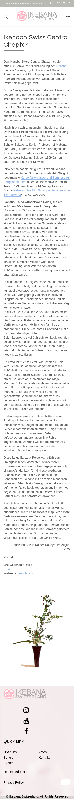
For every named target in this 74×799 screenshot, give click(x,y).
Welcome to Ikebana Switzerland (24, 3)
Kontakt (44, 757)
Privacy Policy (14, 782)
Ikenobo (61, 66)
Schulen (9, 757)
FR (64, 3)
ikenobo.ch (25, 573)
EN (51, 3)
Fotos (43, 752)
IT (69, 3)
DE (58, 3)
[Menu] (68, 16)
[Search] (5, 16)
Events (8, 763)
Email (7, 569)
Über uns (10, 752)
